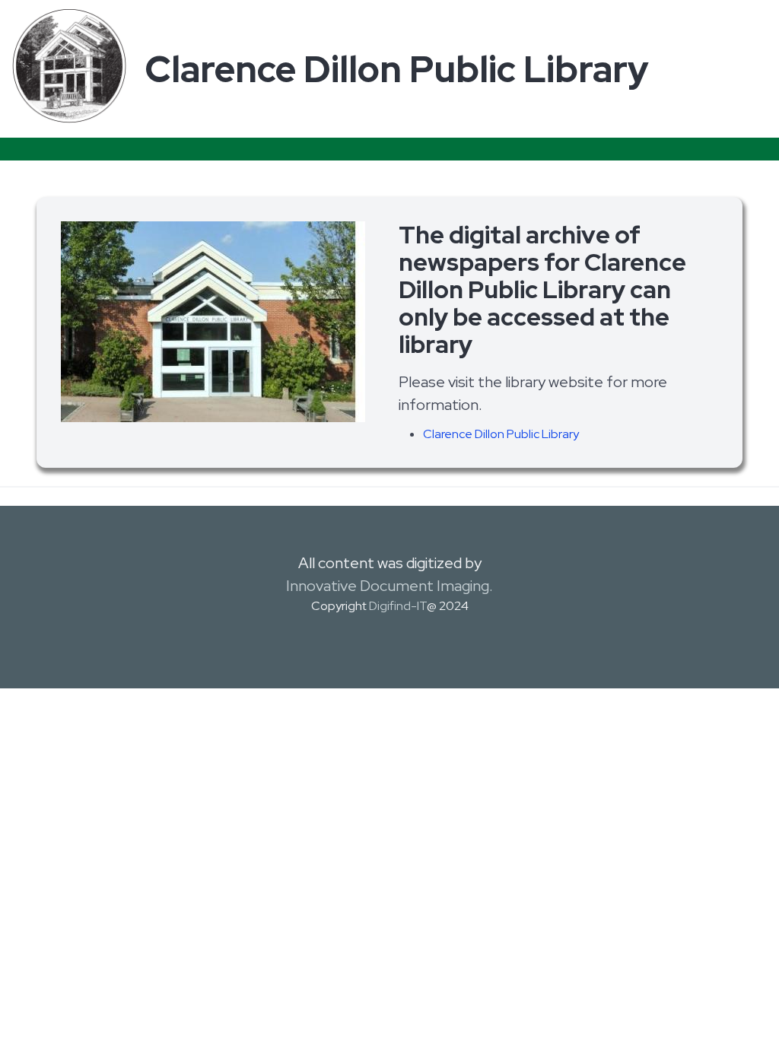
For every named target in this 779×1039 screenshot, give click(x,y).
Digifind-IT (398, 606)
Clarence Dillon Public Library (501, 434)
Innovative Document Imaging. (389, 586)
